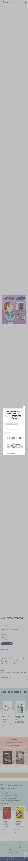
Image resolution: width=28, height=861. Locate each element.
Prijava (7, 433)
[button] (24, 407)
